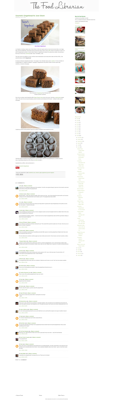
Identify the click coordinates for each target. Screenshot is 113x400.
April (78, 249)
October (79, 139)
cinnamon (37, 172)
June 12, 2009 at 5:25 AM (23, 319)
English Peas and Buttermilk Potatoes (81, 234)
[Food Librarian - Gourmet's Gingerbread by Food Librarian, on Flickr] (40, 44)
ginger (41, 172)
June (78, 147)
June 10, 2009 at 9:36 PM (23, 198)
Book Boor (22, 323)
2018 (77, 120)
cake (34, 172)
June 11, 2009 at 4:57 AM (23, 255)
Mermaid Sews (23, 301)
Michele (21, 258)
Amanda (22, 265)
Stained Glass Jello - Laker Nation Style (80, 203)
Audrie (21, 210)
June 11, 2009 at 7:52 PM (23, 297)
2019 (77, 118)
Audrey (21, 230)
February (79, 253)
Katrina (21, 286)
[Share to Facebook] (21, 174)
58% (50, 50)
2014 (77, 126)
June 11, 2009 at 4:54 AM (23, 247)
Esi (20, 185)
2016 (77, 122)
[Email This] (16, 174)
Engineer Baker (23, 241)
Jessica (21, 250)
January (79, 255)
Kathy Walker (23, 353)
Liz (20, 202)
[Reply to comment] (28, 185)
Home (40, 395)
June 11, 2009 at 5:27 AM (23, 262)
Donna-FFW (22, 222)
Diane (21, 344)
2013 (77, 128)
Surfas (36, 160)
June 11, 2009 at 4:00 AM (23, 237)
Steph (21, 316)
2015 (77, 124)
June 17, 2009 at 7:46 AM (23, 350)
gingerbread (44, 172)
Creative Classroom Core (25, 272)
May (78, 247)
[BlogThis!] (18, 174)
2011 (77, 131)
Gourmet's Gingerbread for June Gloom (30, 16)
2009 (77, 135)
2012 (77, 129)
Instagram (77, 23)
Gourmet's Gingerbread (24, 166)
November (79, 137)
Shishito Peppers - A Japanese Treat (81, 192)
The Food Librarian (24, 331)
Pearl (21, 279)
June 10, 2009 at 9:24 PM (23, 190)
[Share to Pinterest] (22, 174)
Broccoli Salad (80, 188)
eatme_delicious (23, 309)
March (78, 251)
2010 (77, 133)
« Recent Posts (19, 395)
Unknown (22, 193)
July (78, 145)
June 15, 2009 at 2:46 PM (23, 340)
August (79, 143)
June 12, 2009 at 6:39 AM (23, 327)
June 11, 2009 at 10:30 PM (23, 312)
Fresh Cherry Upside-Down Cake (80, 178)
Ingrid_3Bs (22, 293)
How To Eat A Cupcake (25, 337)
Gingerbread (39, 93)
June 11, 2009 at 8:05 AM (23, 282)
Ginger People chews (38, 97)
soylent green (58, 97)
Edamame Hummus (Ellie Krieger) (81, 173)
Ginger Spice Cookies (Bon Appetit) (80, 150)
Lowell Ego (27, 53)
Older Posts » (61, 395)
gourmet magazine (50, 172)
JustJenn (53, 60)
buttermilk (31, 172)
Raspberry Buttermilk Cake (80, 197)
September (79, 141)
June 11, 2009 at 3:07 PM (23, 289)
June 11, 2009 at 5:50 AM (23, 269)
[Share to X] (19, 174)
